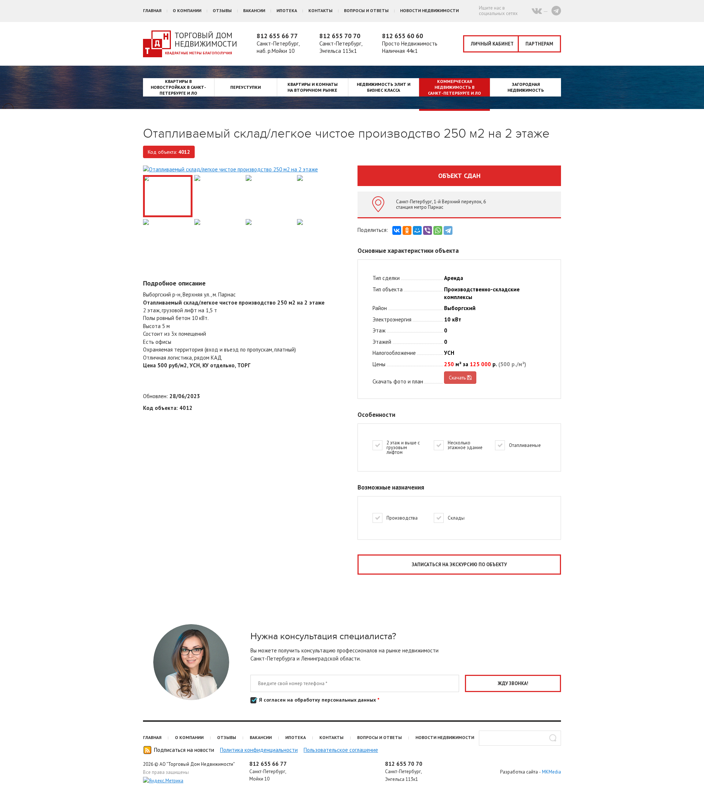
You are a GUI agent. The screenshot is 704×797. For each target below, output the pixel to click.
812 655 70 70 (339, 36)
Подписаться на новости (184, 749)
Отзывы (222, 10)
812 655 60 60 (402, 36)
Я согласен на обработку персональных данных (318, 699)
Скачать (458, 377)
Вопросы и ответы (366, 10)
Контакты (320, 10)
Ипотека (286, 10)
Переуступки (245, 87)
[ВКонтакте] (396, 230)
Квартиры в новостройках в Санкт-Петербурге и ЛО (178, 87)
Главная (152, 10)
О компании (187, 10)
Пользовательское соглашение (341, 749)
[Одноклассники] (407, 230)
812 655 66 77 (277, 36)
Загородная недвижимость (525, 87)
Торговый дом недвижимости (206, 39)
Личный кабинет (492, 44)
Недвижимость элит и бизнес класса (383, 87)
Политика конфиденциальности (259, 749)
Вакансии (254, 10)
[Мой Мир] (417, 230)
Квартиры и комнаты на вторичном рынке (312, 87)
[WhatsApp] (437, 230)
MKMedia (551, 772)
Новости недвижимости (429, 10)
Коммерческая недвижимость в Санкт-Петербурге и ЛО (454, 87)
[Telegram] (448, 230)
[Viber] (427, 230)
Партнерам (539, 44)
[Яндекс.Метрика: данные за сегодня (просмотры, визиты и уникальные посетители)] (163, 781)
